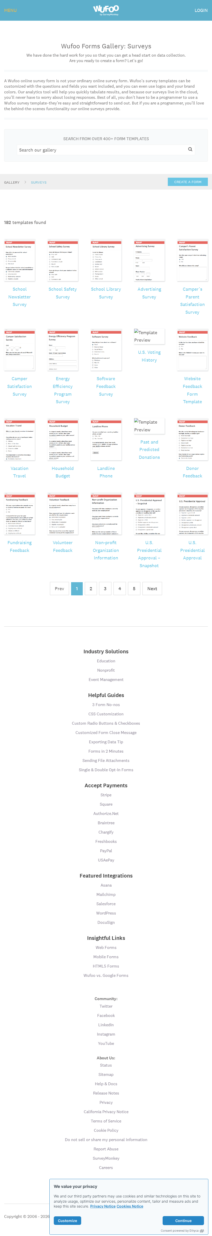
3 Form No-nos (106, 704)
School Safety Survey (63, 293)
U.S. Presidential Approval (192, 550)
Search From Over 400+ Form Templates (106, 138)
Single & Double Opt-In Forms (106, 770)
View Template (19, 251)
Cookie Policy (106, 1130)
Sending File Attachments (106, 760)
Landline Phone (106, 472)
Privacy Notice (103, 1206)
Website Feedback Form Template (192, 390)
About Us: (106, 1057)
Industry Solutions (106, 651)
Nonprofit (106, 670)
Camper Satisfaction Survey (19, 386)
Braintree (106, 823)
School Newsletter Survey (19, 296)
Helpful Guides (106, 695)
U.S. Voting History (149, 356)
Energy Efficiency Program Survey (63, 390)
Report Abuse (106, 1149)
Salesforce (106, 904)
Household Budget (63, 472)
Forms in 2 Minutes (106, 751)
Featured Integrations (106, 875)
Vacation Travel (19, 472)
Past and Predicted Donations (149, 449)
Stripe (106, 795)
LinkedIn (106, 1025)
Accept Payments (106, 785)
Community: (106, 998)
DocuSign (106, 922)
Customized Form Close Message (106, 732)
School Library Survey (106, 293)
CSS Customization (106, 714)
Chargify (106, 832)
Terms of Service (106, 1121)
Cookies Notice (130, 1206)
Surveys (39, 182)
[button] (190, 149)
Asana (106, 885)
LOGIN (201, 10)
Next (152, 588)
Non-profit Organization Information (106, 550)
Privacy (106, 1102)
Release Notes (106, 1093)
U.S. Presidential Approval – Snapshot (149, 554)
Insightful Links (106, 938)
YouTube (106, 1043)
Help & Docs (106, 1084)
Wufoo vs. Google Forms (106, 975)
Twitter (106, 1006)
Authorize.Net (106, 813)
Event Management (106, 679)
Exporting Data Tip (106, 742)
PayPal (106, 850)
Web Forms (106, 947)
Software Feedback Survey (106, 386)
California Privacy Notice (106, 1111)
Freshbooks (106, 841)
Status (106, 1065)
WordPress (106, 913)
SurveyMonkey (106, 1158)
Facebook (106, 1015)
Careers (106, 1167)
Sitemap (106, 1074)
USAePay (106, 860)
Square (106, 804)
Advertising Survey (149, 293)
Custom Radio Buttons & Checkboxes (106, 723)
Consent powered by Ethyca (180, 1230)
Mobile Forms (106, 957)
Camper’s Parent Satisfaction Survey (192, 300)
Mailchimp (106, 894)
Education (106, 661)
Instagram (106, 1034)
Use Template (19, 268)
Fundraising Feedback (19, 546)
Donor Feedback (192, 472)
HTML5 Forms (106, 966)
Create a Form (187, 181)
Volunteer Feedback (63, 546)
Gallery (12, 182)
